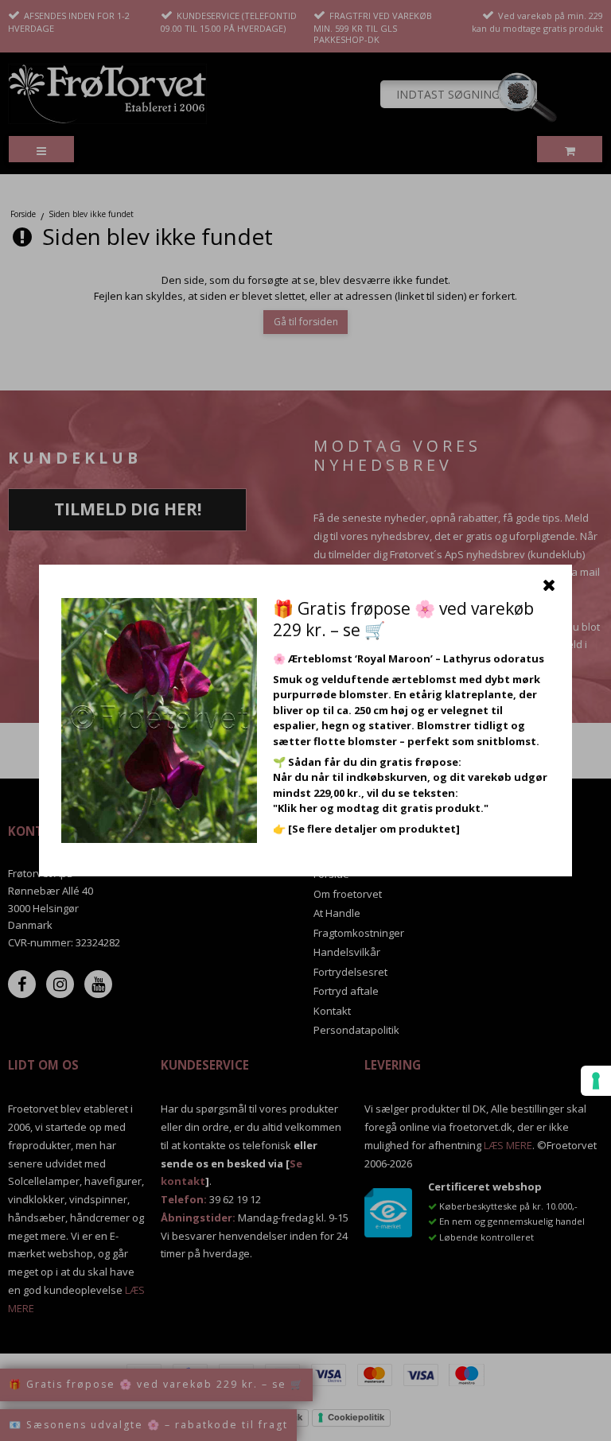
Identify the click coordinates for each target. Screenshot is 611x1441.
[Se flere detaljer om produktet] (374, 828)
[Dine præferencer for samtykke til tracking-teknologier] (596, 1081)
